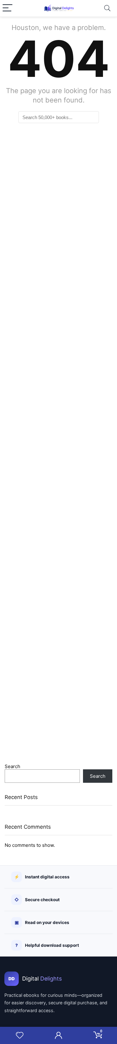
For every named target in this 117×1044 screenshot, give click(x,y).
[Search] (107, 8)
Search (12, 766)
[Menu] (7, 8)
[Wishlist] (19, 1035)
